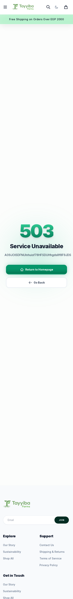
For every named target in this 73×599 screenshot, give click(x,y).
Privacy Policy (48, 565)
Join (61, 520)
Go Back (39, 282)
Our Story (9, 545)
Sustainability (12, 551)
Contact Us (46, 545)
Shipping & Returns (52, 551)
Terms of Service (50, 558)
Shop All (8, 558)
